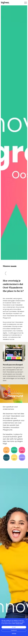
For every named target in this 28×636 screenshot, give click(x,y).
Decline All (14, 630)
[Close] (26, 620)
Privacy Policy (19, 623)
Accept (14, 627)
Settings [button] (14, 633)
